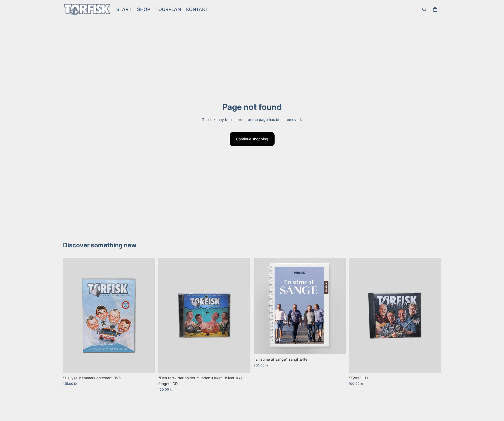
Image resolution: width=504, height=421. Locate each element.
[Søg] (424, 9)
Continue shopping (252, 139)
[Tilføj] (147, 365)
